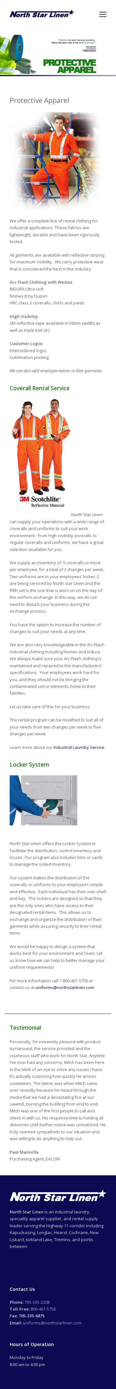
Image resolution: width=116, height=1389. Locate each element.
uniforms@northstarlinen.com (64, 987)
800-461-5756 (43, 1309)
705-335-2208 (37, 1302)
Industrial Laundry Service (78, 747)
